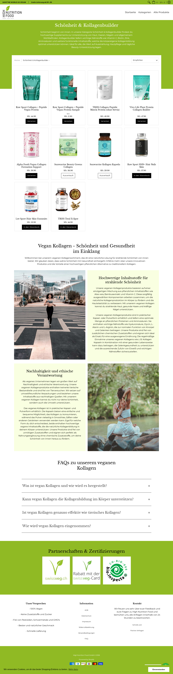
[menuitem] (149, 2)
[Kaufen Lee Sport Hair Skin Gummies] (31, 199)
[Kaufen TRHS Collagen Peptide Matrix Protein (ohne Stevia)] (105, 87)
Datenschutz (86, 616)
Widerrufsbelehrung (86, 627)
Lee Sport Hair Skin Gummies (31, 218)
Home (17, 60)
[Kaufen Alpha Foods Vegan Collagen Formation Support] (31, 145)
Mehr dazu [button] (73, 669)
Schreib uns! (137, 625)
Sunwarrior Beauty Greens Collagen (68, 165)
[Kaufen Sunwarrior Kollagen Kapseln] (105, 145)
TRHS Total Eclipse (68, 218)
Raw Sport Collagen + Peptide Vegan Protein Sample (68, 108)
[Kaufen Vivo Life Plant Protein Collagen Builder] (141, 87)
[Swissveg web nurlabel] (56, 570)
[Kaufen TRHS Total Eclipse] (68, 199)
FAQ (86, 639)
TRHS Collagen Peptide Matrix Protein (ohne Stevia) (104, 108)
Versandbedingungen (86, 633)
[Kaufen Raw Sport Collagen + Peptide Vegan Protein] (31, 87)
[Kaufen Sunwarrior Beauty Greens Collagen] (68, 145)
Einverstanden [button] (158, 669)
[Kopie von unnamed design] (86, 570)
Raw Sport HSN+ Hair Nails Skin (141, 165)
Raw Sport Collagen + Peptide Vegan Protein (31, 108)
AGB (86, 610)
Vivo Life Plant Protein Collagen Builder (141, 108)
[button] (158, 2)
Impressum (86, 621)
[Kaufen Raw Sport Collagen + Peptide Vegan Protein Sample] (68, 87)
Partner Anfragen (137, 631)
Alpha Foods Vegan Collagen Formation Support (31, 165)
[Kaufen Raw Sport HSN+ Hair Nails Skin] (141, 145)
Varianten (31, 121)
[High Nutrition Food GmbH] (12, 12)
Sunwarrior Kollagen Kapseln (105, 164)
